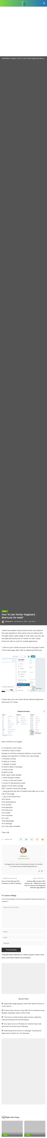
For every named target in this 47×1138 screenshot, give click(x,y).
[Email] (42, 839)
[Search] (44, 3)
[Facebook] (21, 839)
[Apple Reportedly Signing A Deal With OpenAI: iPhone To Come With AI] (12, 1129)
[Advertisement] (23, 31)
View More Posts (23, 858)
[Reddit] (37, 839)
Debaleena (9, 621)
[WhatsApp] (32, 839)
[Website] (39, 871)
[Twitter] (26, 839)
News (4, 611)
